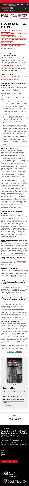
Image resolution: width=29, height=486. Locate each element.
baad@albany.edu (16, 70)
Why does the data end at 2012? (8, 42)
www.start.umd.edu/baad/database (9, 79)
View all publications (7, 405)
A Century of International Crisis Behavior (14, 391)
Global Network (24, 18)
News (2, 450)
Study (2, 452)
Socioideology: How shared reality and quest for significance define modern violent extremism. (14, 401)
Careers (7, 428)
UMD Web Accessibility (16, 440)
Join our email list (9, 461)
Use (11, 16)
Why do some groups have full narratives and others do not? (14, 38)
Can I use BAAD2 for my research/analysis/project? (12, 30)
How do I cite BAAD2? (5, 32)
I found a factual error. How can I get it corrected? (12, 36)
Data (25, 16)
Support (3, 455)
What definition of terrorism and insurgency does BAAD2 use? (14, 33)
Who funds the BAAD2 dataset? (8, 50)
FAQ (21, 16)
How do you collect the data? (7, 35)
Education (11, 360)
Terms (15, 16)
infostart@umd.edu (13, 436)
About (5, 16)
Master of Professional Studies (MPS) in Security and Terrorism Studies (13, 364)
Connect (3, 454)
